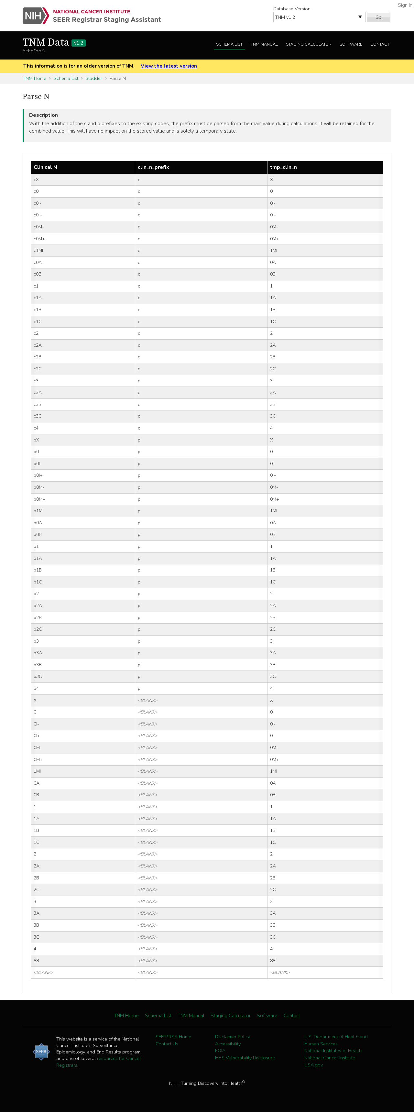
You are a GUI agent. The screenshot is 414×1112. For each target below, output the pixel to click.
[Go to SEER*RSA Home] (96, 15)
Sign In (405, 5)
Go (379, 17)
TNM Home (34, 78)
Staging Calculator (309, 44)
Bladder (93, 78)
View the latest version (169, 66)
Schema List (229, 44)
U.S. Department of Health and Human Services (336, 1040)
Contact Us (167, 1044)
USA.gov (313, 1065)
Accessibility (228, 1044)
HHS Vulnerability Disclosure (245, 1057)
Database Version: (292, 8)
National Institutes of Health (333, 1050)
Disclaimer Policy (232, 1036)
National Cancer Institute (329, 1057)
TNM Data (53, 42)
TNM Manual (264, 44)
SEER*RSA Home (173, 1036)
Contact (379, 44)
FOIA (220, 1050)
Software (351, 44)
